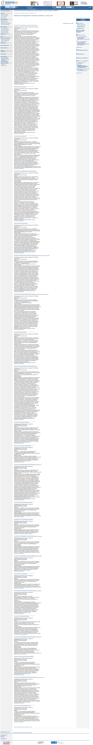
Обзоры (40, 10)
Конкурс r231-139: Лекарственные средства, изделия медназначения (28, 464)
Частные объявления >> (83, 57)
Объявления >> (81, 53)
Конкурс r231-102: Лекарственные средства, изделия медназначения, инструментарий (31, 294)
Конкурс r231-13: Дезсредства (20, 86)
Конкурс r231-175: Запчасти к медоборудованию (24, 656)
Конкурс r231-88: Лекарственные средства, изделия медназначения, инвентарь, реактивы (32, 255)
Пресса (32, 10)
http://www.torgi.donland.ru (19, 84)
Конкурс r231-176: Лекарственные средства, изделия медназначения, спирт (29, 677)
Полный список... (79, 47)
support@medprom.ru (4, 738)
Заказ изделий (29, 732)
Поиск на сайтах (50, 10)
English (90, 7)
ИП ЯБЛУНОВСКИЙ (80, 26)
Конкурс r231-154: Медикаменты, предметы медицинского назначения (28, 536)
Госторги (45, 10)
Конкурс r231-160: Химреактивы (21, 573)
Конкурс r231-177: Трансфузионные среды (23, 705)
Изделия (15, 10)
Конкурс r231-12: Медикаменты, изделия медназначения (26, 25)
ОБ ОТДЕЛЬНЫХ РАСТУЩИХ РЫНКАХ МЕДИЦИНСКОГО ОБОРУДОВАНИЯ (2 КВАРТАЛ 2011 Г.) (83, 38)
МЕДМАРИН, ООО (80, 28)
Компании (19, 10)
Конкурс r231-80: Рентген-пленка (21, 223)
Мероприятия (28, 10)
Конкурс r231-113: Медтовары (20, 332)
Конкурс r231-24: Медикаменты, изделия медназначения (26, 171)
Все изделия (23, 732)
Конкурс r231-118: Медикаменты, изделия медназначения (26, 366)
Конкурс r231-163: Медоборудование (22, 616)
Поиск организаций (16, 732)
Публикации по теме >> (83, 50)
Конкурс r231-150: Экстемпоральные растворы (24, 519)
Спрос (25, 10)
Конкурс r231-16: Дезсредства (20, 136)
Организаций (78, 31)
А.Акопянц (2, 736)
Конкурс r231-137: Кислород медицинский (23, 445)
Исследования (55, 10)
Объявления (36, 10)
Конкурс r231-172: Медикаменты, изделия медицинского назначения (28, 636)
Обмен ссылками (6, 744)
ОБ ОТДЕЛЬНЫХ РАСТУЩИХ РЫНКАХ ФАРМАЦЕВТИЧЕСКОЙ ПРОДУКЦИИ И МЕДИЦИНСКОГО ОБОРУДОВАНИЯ (83, 43)
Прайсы (22, 10)
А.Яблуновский (3, 735)
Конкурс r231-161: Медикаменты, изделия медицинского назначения (28, 590)
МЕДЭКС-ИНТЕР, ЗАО (81, 24)
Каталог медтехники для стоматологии (81, 63)
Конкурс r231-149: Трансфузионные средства (23, 502)
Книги (43, 10)
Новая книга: (82, 66)
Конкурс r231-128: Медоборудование (22, 422)
